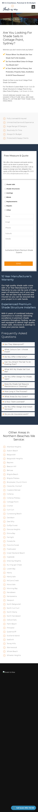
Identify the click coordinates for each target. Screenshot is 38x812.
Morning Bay (12, 588)
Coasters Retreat (13, 490)
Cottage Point (13, 502)
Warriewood (12, 647)
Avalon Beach (12, 451)
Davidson (11, 518)
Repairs (9, 206)
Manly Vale (11, 577)
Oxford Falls (11, 620)
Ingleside (10, 557)
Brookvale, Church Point (17, 482)
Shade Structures (13, 189)
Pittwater (11, 628)
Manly (9, 573)
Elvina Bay (11, 533)
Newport (10, 600)
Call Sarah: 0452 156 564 (25, 808)
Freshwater (11, 549)
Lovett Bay (11, 569)
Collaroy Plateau (13, 498)
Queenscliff (11, 632)
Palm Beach (12, 624)
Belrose (10, 470)
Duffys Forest (12, 525)
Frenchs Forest (13, 545)
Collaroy (10, 494)
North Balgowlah (14, 604)
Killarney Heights (14, 561)
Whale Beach (12, 651)
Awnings (9, 193)
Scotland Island (13, 636)
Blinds (8, 197)
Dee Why (10, 521)
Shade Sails (28, 87)
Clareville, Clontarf (14, 486)
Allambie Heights (14, 447)
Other (8, 210)
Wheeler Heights (14, 655)
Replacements (11, 201)
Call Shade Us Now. (26, 91)
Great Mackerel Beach (16, 553)
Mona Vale (11, 584)
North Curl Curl (13, 608)
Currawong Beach (14, 514)
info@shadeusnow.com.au (19, 173)
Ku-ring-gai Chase (14, 565)
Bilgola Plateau (13, 478)
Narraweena (12, 596)
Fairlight (10, 537)
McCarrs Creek (13, 581)
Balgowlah (11, 455)
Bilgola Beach (12, 474)
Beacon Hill (11, 466)
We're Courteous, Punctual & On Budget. (19, 3)
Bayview (10, 462)
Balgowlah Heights (15, 459)
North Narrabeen (14, 616)
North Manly (12, 612)
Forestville (11, 541)
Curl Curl (10, 510)
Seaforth (10, 640)
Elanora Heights (13, 529)
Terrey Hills (11, 643)
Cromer (10, 506)
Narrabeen (11, 592)
